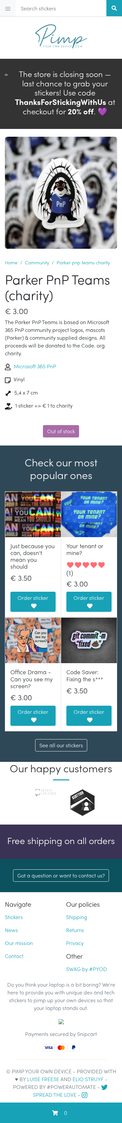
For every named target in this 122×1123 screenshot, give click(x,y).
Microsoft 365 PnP (35, 366)
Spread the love (54, 1094)
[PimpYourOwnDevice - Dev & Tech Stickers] (61, 33)
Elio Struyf (88, 1079)
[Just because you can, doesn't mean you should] (33, 514)
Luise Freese (43, 1079)
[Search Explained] (45, 792)
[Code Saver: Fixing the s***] (89, 640)
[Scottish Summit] (82, 801)
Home (11, 262)
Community (37, 262)
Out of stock (61, 431)
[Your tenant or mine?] (89, 514)
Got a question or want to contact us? (61, 875)
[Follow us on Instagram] (85, 1094)
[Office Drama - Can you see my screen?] (33, 640)
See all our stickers (61, 745)
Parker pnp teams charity (83, 262)
